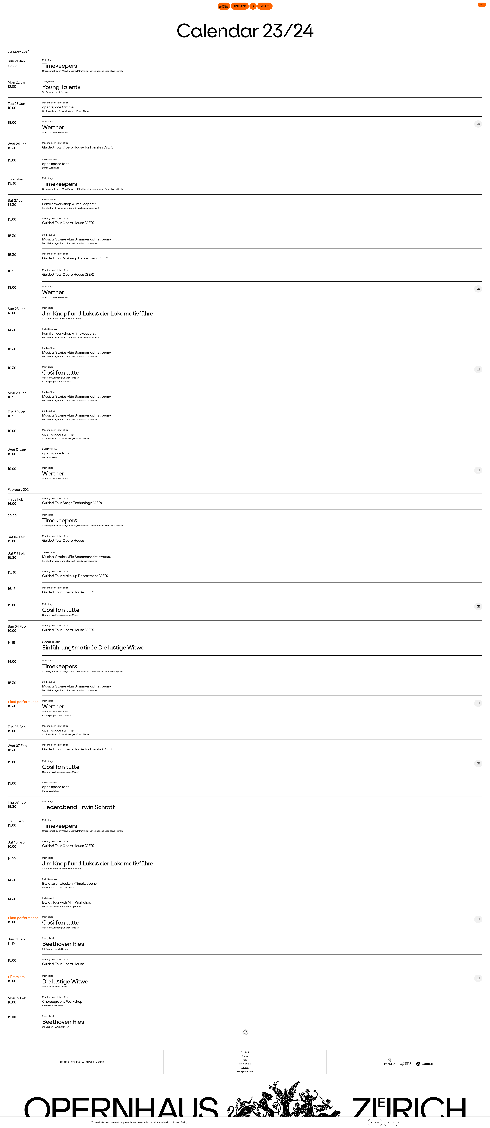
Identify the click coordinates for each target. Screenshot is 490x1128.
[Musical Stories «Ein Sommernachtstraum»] (261, 239)
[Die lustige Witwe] (257, 981)
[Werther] (257, 127)
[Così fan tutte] (257, 374)
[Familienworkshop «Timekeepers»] (261, 203)
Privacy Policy (180, 1122)
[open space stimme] (261, 107)
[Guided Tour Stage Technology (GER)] (261, 501)
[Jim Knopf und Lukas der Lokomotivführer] (261, 313)
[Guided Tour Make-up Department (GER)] (261, 257)
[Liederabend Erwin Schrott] (261, 805)
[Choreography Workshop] (261, 1001)
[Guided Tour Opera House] (261, 539)
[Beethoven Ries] (261, 943)
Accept (375, 1122)
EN (481, 5)
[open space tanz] (261, 163)
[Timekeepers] (261, 65)
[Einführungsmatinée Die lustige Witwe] (261, 646)
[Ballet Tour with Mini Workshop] (261, 902)
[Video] (478, 124)
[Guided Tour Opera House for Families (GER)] (261, 146)
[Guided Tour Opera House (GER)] (261, 221)
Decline (391, 1122)
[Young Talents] (261, 87)
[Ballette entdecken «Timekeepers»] (261, 883)
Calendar (240, 6)
